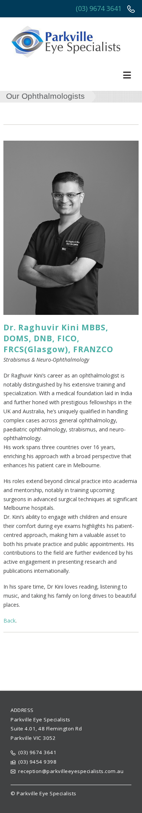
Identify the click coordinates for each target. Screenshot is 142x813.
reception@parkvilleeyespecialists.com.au (70, 771)
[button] (128, 75)
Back (9, 620)
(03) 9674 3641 (99, 8)
